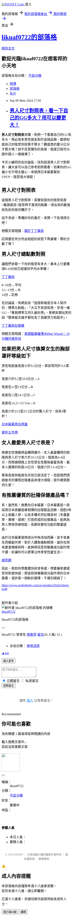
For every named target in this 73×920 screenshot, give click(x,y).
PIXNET (18, 854)
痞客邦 (31, 634)
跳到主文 (8, 48)
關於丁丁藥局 (34, 231)
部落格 (14, 88)
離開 (23, 912)
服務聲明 (44, 858)
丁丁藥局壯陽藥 (13, 325)
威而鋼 (6, 560)
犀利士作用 (10, 432)
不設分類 (34, 75)
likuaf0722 (8, 611)
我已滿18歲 (10, 912)
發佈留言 (8, 685)
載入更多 (8, 660)
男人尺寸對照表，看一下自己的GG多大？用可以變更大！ (39, 117)
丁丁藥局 (8, 277)
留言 (40, 634)
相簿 (13, 83)
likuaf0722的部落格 (29, 37)
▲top (5, 653)
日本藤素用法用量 (15, 424)
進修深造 (33, 646)
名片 (13, 93)
